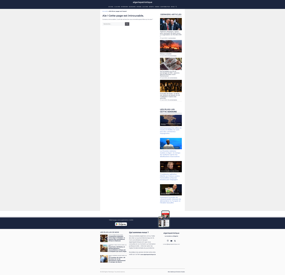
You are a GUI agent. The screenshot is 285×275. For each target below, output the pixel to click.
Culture (145, 6)
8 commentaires (172, 55)
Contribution (165, 6)
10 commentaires (172, 100)
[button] (176, 6)
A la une (117, 6)
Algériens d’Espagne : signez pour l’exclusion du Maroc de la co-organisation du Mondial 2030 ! (170, 34)
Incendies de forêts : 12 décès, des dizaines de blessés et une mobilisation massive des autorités (170, 96)
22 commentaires (172, 78)
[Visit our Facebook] (168, 240)
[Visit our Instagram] (171, 240)
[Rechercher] (127, 24)
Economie (132, 6)
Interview (124, 6)
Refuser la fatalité (165, 54)
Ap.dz (173, 6)
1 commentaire (172, 38)
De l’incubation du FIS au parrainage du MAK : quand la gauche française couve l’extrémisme (169, 74)
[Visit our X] (175, 240)
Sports (151, 6)
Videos (157, 6)
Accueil (110, 6)
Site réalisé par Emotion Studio (176, 271)
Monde (139, 6)
